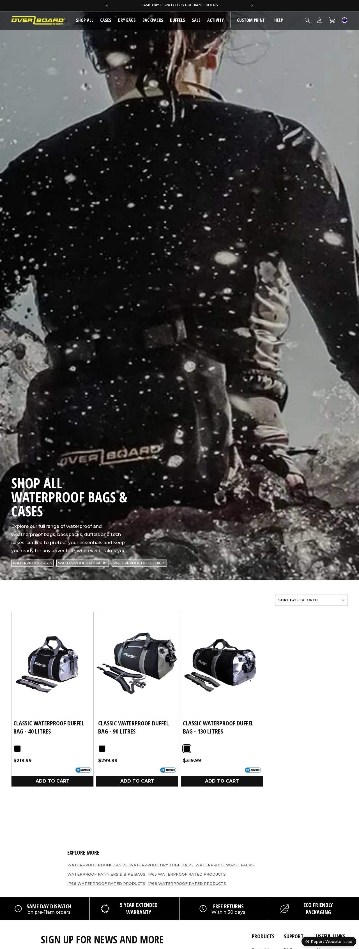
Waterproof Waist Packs (224, 865)
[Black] (17, 748)
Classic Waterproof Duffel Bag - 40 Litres (48, 727)
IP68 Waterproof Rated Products (187, 883)
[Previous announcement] (107, 5)
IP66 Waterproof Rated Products (106, 883)
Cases (105, 20)
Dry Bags (127, 20)
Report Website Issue (331, 941)
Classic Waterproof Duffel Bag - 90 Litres (133, 727)
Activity (215, 20)
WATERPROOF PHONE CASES (96, 865)
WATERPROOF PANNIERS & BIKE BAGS (106, 874)
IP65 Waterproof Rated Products (187, 874)
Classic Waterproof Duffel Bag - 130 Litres (218, 727)
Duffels (177, 20)
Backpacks (152, 20)
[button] (106, 20)
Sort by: (287, 600)
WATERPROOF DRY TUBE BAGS (161, 865)
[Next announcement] (252, 5)
